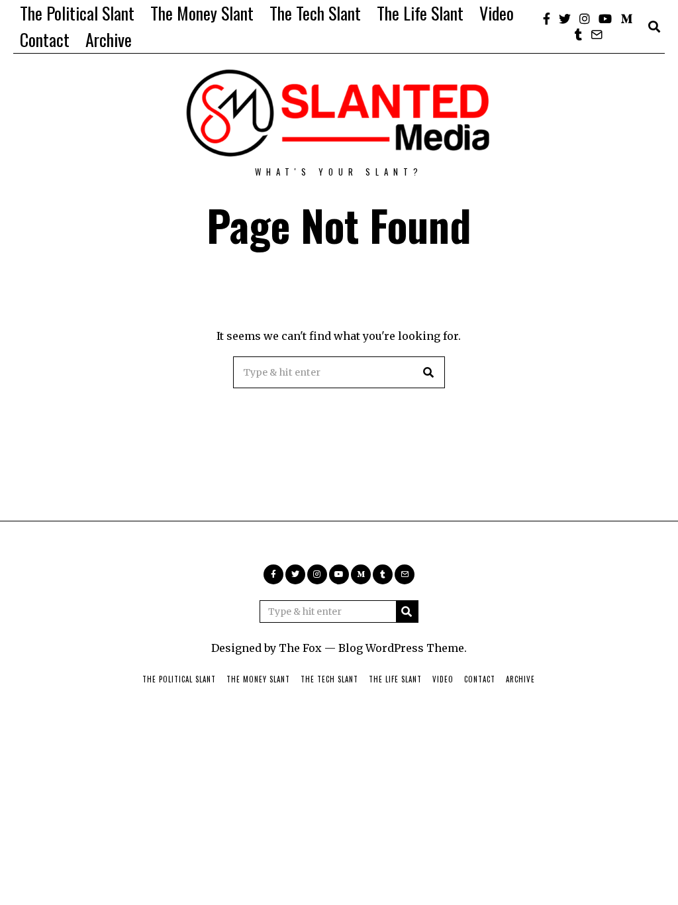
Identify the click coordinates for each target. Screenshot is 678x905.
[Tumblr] (578, 34)
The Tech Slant (315, 13)
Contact (45, 39)
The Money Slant (202, 13)
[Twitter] (565, 19)
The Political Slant (77, 13)
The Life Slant (420, 13)
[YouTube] (605, 19)
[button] (429, 372)
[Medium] (626, 19)
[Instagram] (584, 19)
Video (496, 13)
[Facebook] (547, 19)
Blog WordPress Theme (401, 648)
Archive (108, 39)
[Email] (596, 34)
